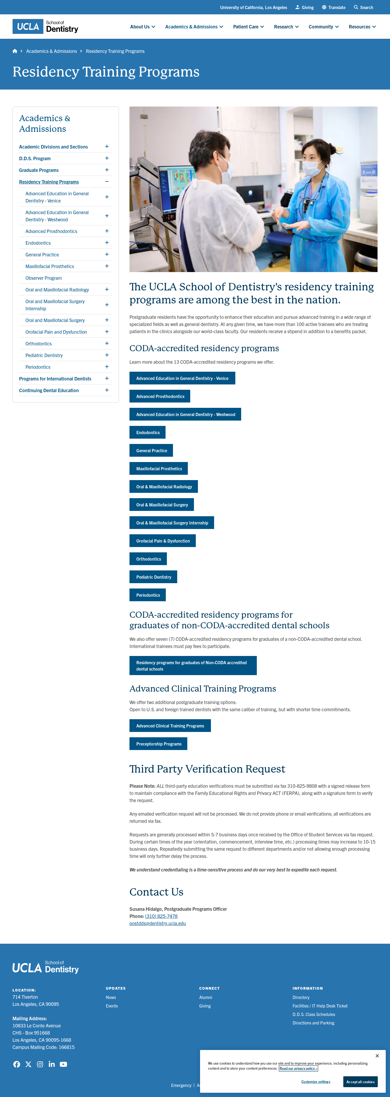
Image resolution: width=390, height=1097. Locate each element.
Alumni (205, 997)
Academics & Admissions (51, 51)
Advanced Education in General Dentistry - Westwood (185, 414)
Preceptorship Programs (158, 743)
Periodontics (148, 595)
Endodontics (148, 432)
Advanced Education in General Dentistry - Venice (182, 378)
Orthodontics (148, 558)
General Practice (151, 450)
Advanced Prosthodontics (160, 396)
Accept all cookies (360, 1081)
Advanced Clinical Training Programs (170, 725)
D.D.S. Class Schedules (314, 1014)
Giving (205, 1005)
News (111, 997)
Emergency (181, 1085)
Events (112, 1005)
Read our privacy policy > (298, 1068)
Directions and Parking (313, 1022)
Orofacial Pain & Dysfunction (163, 540)
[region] (293, 1071)
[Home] (14, 50)
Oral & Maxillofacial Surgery (162, 504)
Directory (301, 997)
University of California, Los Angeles (253, 7)
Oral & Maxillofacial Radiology (164, 486)
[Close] (377, 1056)
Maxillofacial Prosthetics (159, 468)
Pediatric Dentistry (153, 576)
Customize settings (315, 1081)
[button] (334, 7)
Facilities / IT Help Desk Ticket (320, 1005)
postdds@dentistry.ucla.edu (157, 923)
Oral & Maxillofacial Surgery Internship (172, 522)
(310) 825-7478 (161, 916)
